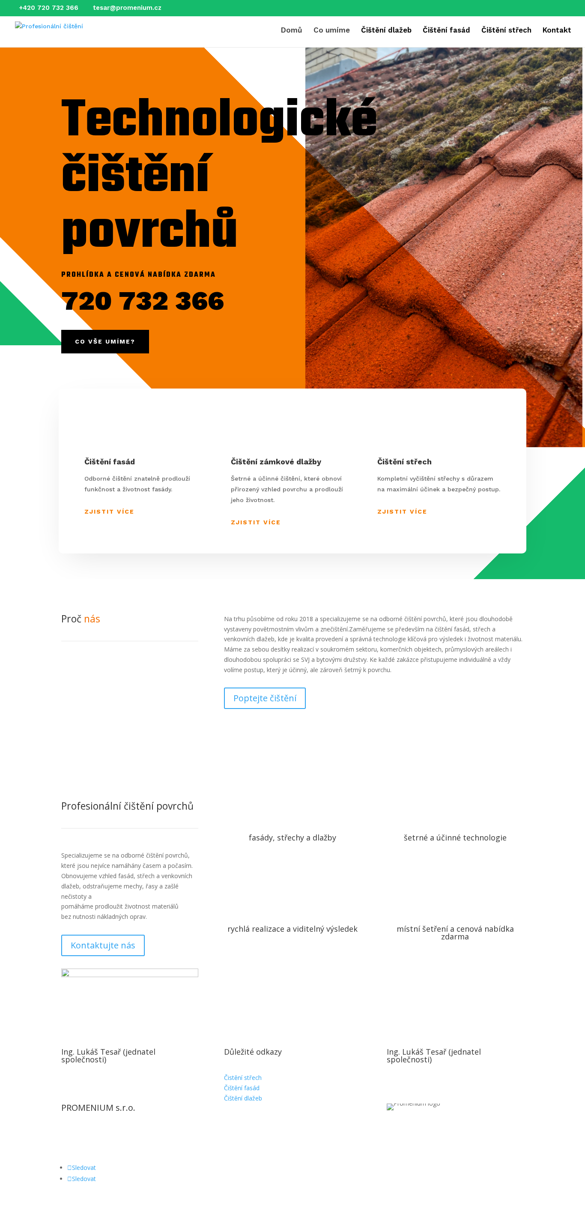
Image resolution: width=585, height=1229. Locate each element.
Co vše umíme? (105, 341)
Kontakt (557, 30)
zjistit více (256, 522)
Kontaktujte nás (103, 945)
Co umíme (331, 30)
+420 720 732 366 (48, 8)
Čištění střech (506, 30)
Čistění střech (243, 1078)
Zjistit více (109, 511)
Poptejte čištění (264, 698)
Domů (291, 30)
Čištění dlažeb (386, 30)
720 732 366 (142, 300)
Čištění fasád (446, 30)
